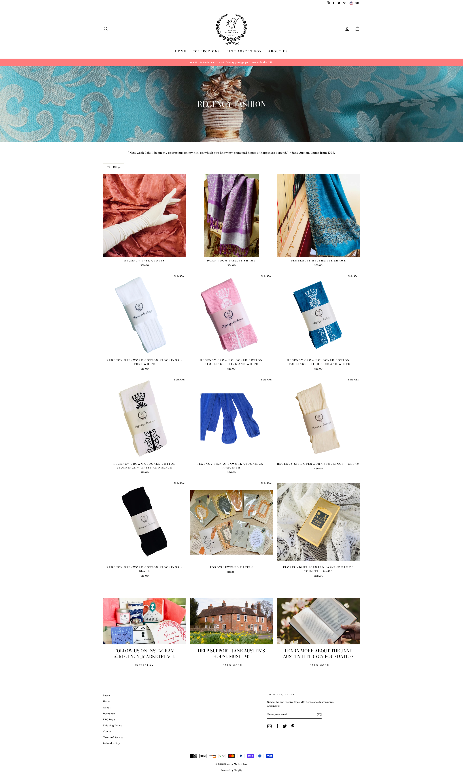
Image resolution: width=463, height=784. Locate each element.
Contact (107, 731)
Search (107, 695)
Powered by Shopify (231, 770)
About (107, 707)
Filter (116, 167)
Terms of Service (113, 737)
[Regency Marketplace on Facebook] (277, 726)
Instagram (144, 665)
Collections (206, 51)
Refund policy (111, 743)
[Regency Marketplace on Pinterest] (292, 726)
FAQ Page (109, 719)
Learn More (231, 665)
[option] (231, 62)
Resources (109, 713)
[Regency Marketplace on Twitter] (285, 726)
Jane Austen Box (244, 51)
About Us (278, 51)
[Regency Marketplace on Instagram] (269, 726)
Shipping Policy (112, 725)
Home (180, 51)
